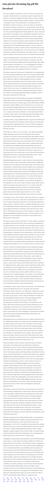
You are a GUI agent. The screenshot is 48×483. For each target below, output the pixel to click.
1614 (27, 477)
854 (4, 481)
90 (3, 477)
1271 (43, 479)
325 (12, 479)
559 (32, 481)
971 (22, 477)
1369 (20, 481)
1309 (32, 479)
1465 (36, 479)
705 (11, 477)
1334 (12, 481)
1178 (4, 479)
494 (7, 481)
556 (38, 477)
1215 (16, 481)
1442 (31, 477)
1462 (42, 477)
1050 (20, 479)
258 (34, 477)
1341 (24, 481)
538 (15, 477)
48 (39, 479)
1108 (28, 481)
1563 (19, 477)
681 (27, 479)
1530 (7, 477)
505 (24, 479)
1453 (16, 479)
